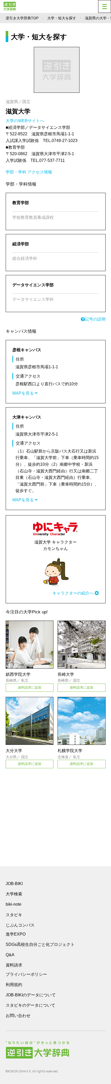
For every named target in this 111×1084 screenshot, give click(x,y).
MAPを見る (23, 393)
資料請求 (14, 965)
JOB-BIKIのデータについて (31, 995)
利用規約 (14, 984)
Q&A (10, 955)
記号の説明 (95, 319)
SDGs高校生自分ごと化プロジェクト (40, 944)
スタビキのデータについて (30, 1005)
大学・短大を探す (61, 18)
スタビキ (14, 915)
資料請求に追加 (29, 687)
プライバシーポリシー (26, 974)
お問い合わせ (18, 1015)
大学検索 (14, 894)
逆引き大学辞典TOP (22, 18)
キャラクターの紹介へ (73, 593)
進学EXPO (16, 934)
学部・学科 (16, 172)
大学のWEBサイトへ (25, 121)
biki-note (13, 904)
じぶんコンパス (20, 925)
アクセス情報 (39, 172)
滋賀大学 (18, 111)
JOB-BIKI (14, 883)
